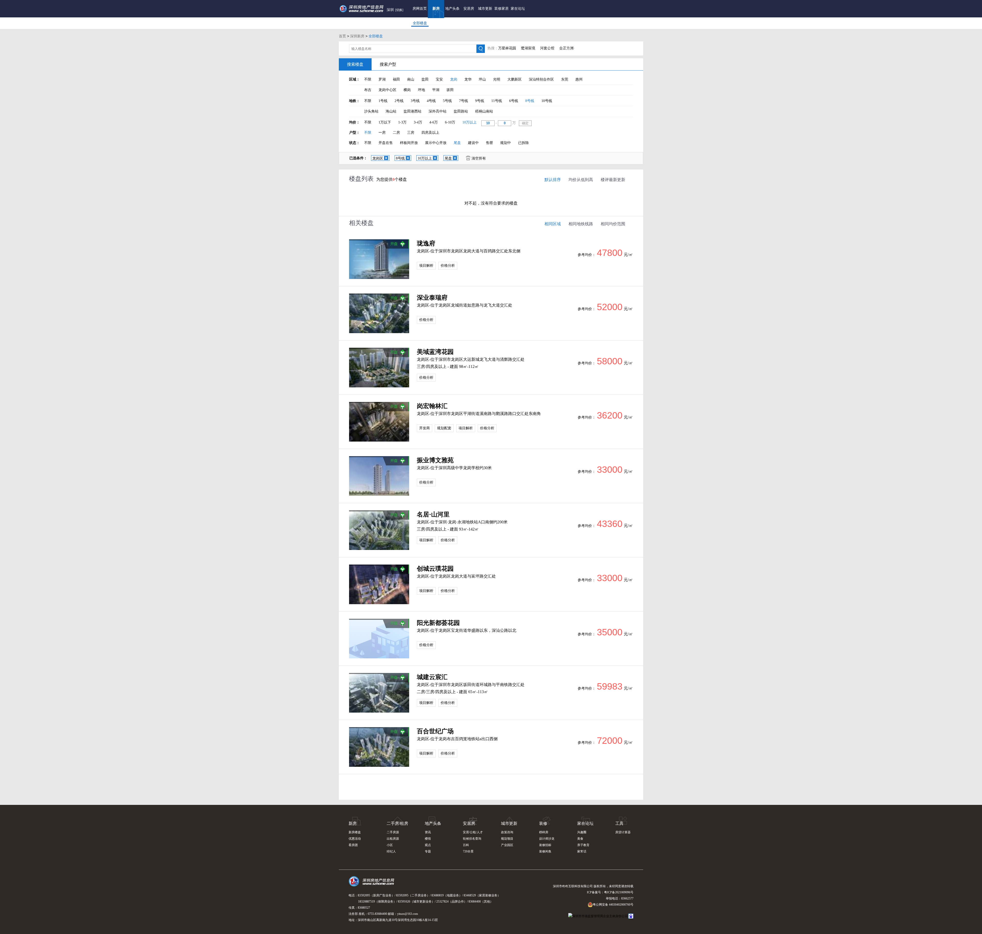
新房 (436, 8)
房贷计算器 (623, 832)
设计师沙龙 (546, 838)
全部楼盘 (420, 23)
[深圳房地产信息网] (373, 883)
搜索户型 (388, 64)
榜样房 (543, 832)
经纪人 (391, 851)
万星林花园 (507, 48)
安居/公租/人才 (473, 832)
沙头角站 (371, 111)
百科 (466, 845)
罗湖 (382, 79)
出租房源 (393, 838)
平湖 (435, 90)
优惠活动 (355, 838)
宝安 (439, 79)
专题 (428, 851)
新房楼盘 (355, 832)
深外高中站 (438, 111)
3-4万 (418, 122)
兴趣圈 (581, 832)
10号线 (546, 101)
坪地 (421, 90)
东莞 (564, 79)
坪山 (482, 79)
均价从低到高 (580, 179)
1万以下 (384, 122)
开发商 (424, 428)
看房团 (353, 845)
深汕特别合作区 (541, 79)
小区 (390, 845)
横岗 (407, 90)
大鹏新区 (514, 79)
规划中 (505, 143)
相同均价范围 (613, 224)
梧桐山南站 (484, 111)
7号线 (463, 101)
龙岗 (453, 79)
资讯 (428, 832)
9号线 (479, 101)
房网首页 (419, 8)
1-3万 (402, 122)
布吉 (367, 90)
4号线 (431, 101)
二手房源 (393, 832)
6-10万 (450, 122)
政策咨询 (507, 832)
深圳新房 (357, 36)
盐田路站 (461, 111)
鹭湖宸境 (528, 48)
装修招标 (545, 845)
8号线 (529, 101)
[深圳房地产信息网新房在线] (379, 259)
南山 (410, 79)
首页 (342, 36)
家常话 (581, 851)
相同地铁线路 (580, 224)
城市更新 (485, 8)
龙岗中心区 (387, 90)
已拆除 (523, 143)
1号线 (382, 101)
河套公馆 (547, 48)
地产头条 (452, 8)
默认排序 (552, 179)
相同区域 (552, 224)
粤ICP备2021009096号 (618, 892)
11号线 (496, 101)
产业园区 (507, 845)
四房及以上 (430, 132)
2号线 (399, 101)
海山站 (391, 111)
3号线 (415, 101)
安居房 (468, 8)
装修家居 (501, 8)
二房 (396, 132)
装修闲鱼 (545, 851)
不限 (367, 79)
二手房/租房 (397, 823)
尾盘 (457, 143)
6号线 (513, 101)
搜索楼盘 (355, 64)
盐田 (425, 79)
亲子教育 (583, 845)
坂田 (450, 90)
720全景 (468, 851)
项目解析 (426, 265)
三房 (410, 132)
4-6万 (433, 122)
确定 (525, 123)
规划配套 (444, 428)
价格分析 (448, 265)
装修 (543, 823)
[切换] (399, 10)
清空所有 (479, 158)
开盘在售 (385, 143)
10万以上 (469, 122)
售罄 (489, 143)
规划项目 (507, 838)
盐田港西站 (412, 111)
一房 (382, 132)
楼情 (428, 838)
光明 (496, 79)
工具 (619, 823)
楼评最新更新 (613, 179)
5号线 (447, 101)
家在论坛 (518, 8)
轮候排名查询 (472, 838)
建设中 (473, 143)
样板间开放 (409, 143)
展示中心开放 (436, 143)
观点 (428, 845)
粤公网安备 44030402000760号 (613, 904)
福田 (396, 79)
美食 (580, 838)
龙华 (468, 79)
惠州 (579, 79)
